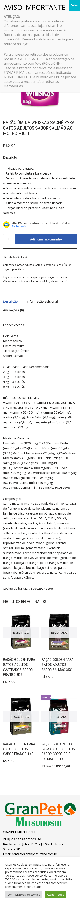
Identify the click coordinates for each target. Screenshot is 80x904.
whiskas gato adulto (37, 281)
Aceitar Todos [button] (55, 894)
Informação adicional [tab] (42, 301)
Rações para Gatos (14, 269)
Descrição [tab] (10, 301)
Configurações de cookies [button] (24, 894)
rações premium (58, 277)
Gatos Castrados (45, 265)
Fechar (74, 5)
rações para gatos (36, 277)
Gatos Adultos (25, 265)
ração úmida (17, 277)
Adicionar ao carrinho (46, 239)
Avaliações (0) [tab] (13, 310)
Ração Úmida (63, 265)
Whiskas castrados (14, 281)
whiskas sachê (58, 281)
